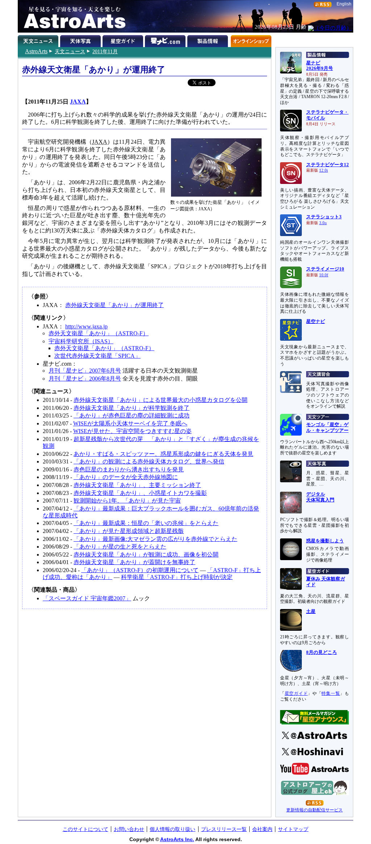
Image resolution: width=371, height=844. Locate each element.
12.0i (323, 170)
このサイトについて (85, 829)
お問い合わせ (129, 829)
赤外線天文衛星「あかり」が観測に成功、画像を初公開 (146, 554)
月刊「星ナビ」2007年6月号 (85, 371)
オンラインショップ (251, 40)
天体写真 (81, 40)
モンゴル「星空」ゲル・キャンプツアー (327, 427)
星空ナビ (315, 321)
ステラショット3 (324, 216)
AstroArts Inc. (177, 839)
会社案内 (262, 829)
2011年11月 (105, 51)
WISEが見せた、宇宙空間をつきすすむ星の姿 (132, 431)
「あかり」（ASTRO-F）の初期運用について (140, 570)
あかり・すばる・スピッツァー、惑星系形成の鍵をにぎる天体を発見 (163, 454)
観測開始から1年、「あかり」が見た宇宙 (127, 500)
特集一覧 (330, 693)
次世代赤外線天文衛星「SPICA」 (97, 356)
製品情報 (208, 40)
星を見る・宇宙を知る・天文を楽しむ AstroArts (72, 16)
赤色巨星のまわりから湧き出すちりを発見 (129, 469)
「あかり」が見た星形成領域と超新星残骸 (129, 531)
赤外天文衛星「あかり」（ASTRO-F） (99, 333)
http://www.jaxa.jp (86, 326)
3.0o (323, 223)
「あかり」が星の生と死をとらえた (120, 546)
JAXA (78, 101)
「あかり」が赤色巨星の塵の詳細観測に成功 (131, 415)
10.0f (323, 275)
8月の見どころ (321, 652)
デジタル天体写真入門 (320, 497)
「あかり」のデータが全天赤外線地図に (126, 477)
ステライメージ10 (325, 269)
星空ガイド (124, 40)
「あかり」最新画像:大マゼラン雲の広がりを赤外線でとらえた (155, 539)
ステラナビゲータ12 (327, 164)
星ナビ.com (166, 40)
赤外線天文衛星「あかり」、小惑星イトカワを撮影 (140, 493)
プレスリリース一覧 (224, 829)
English (344, 4)
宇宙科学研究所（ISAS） (81, 341)
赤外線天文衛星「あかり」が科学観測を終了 (131, 408)
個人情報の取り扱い (172, 829)
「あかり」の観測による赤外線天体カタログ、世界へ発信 (149, 461)
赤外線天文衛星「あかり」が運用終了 (114, 305)
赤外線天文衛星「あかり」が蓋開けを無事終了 (134, 562)
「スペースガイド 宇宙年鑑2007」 (87, 598)
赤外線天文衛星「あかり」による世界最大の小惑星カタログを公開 (160, 400)
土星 (311, 611)
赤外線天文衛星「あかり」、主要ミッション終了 (137, 485)
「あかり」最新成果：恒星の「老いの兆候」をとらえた (146, 523)
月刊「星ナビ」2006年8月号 (85, 378)
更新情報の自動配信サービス (314, 809)
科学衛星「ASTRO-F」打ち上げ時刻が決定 (177, 577)
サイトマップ (293, 829)
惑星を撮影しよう (325, 540)
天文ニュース (70, 51)
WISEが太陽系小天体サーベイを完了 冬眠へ (130, 423)
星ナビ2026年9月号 (319, 65)
